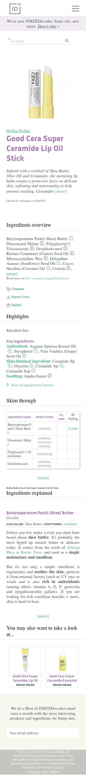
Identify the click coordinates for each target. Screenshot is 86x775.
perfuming (44, 465)
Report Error (20, 296)
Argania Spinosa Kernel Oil (53, 346)
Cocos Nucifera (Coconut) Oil (39, 265)
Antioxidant (16, 346)
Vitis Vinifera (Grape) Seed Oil (41, 353)
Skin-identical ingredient (28, 361)
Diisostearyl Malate (22, 243)
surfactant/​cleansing (44, 444)
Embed (16, 304)
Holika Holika (18, 130)
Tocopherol (23, 351)
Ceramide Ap (47, 366)
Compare (17, 288)
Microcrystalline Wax (24, 258)
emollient (45, 428)
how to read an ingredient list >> (47, 278)
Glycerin (21, 366)
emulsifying (44, 454)
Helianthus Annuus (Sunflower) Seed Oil (37, 261)
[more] (61, 191)
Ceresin (59, 268)
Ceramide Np (64, 361)
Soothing (14, 376)
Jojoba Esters (35, 376)
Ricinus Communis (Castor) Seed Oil (37, 253)
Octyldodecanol (49, 248)
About (54, 772)
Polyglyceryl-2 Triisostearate (19, 454)
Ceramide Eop (18, 371)
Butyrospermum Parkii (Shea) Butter (37, 238)
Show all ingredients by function (32, 385)
